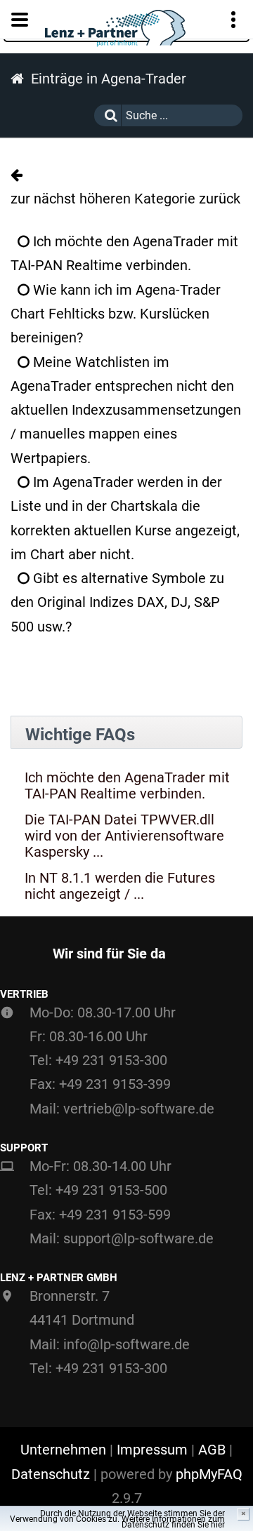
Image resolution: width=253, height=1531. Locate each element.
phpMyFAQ (209, 1474)
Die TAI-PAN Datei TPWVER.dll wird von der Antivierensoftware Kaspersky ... (124, 836)
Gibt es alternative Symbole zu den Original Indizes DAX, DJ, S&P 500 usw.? (117, 602)
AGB (212, 1449)
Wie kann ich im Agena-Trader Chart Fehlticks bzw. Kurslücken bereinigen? (116, 314)
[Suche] (107, 115)
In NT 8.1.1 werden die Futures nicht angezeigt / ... (120, 886)
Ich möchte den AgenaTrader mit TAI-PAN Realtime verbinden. (124, 253)
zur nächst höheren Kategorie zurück (125, 198)
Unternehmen (63, 1449)
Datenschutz (50, 1474)
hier (218, 1524)
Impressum (152, 1449)
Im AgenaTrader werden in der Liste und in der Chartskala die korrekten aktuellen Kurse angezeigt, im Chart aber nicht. (125, 518)
